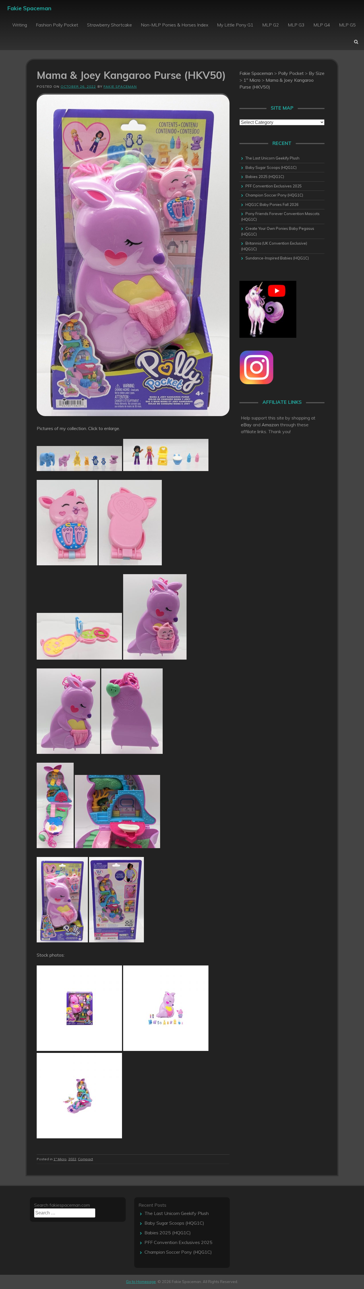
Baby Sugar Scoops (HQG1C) (271, 167)
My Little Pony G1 (235, 25)
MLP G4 (321, 25)
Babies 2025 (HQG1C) (264, 176)
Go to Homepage (141, 1281)
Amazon (270, 424)
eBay (246, 424)
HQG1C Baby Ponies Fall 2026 (272, 204)
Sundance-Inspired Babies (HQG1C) (277, 258)
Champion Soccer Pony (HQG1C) (274, 195)
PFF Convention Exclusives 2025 (273, 186)
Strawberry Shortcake (109, 25)
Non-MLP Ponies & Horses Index (174, 25)
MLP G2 (270, 25)
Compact (85, 1159)
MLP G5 (347, 25)
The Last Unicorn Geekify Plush (272, 158)
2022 (72, 1159)
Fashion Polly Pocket (57, 25)
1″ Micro (60, 1159)
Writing (19, 25)
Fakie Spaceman (29, 8)
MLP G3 (296, 25)
